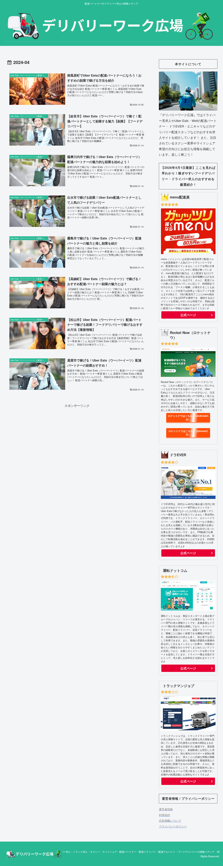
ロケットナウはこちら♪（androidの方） (188, 417)
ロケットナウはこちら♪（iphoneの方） (188, 432)
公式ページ (188, 315)
